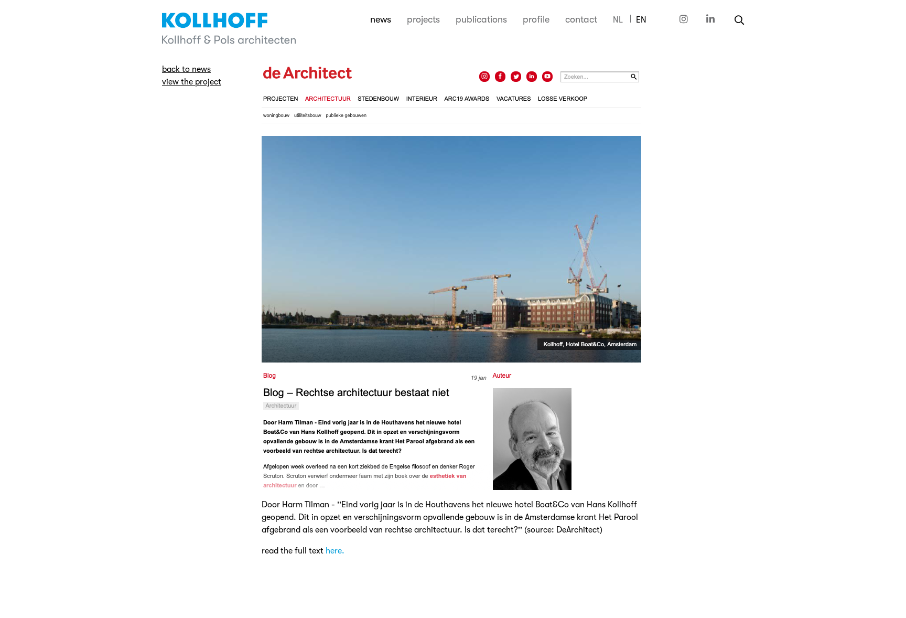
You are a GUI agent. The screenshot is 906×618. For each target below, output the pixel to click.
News (380, 19)
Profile (536, 19)
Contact (581, 19)
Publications (481, 19)
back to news (186, 69)
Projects (423, 19)
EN (641, 20)
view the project (191, 82)
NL (618, 20)
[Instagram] (685, 19)
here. (335, 551)
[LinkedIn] (710, 19)
